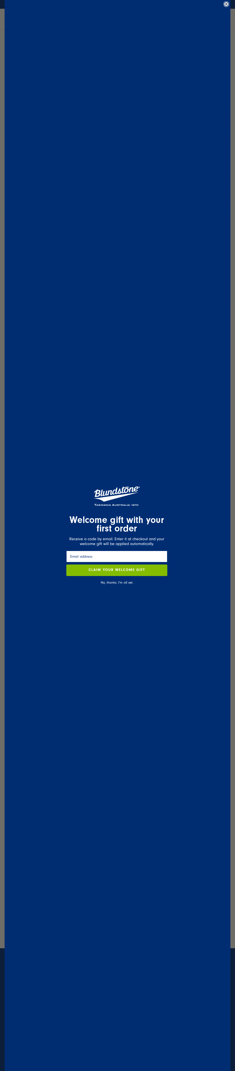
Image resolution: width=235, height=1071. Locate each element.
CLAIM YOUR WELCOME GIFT (117, 570)
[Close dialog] (226, 4)
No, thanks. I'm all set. (117, 582)
